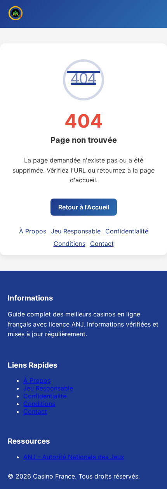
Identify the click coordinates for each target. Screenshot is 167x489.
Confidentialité (126, 231)
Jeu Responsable (76, 231)
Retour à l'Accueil (83, 207)
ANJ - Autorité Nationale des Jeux (73, 457)
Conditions (69, 243)
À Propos (32, 231)
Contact (102, 243)
